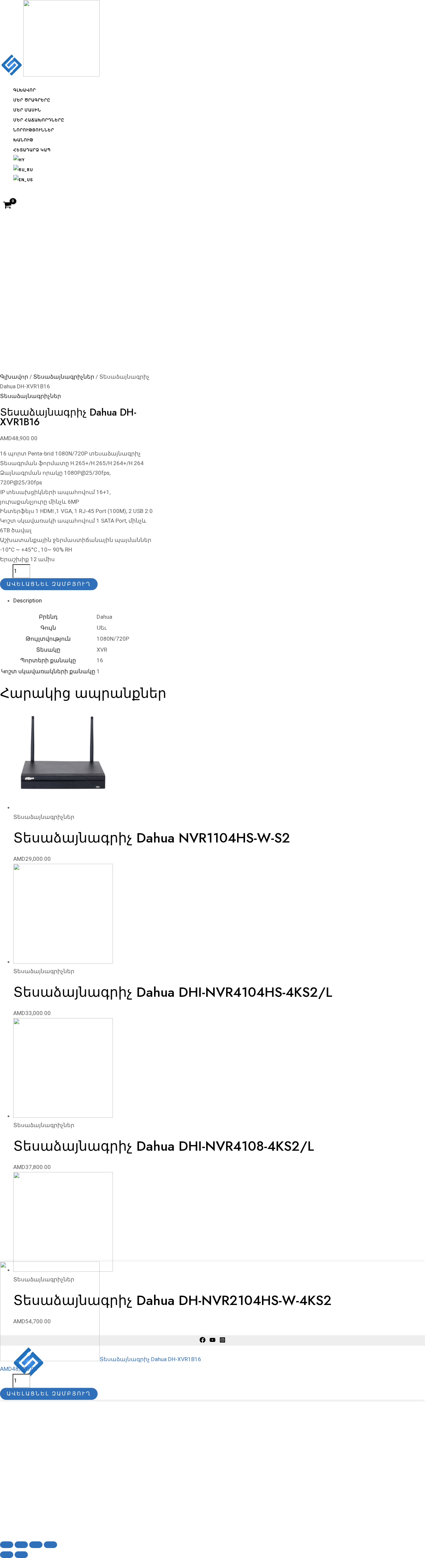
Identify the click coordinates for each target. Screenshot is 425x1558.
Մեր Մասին (27, 110)
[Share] (21, 1544)
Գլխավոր (24, 90)
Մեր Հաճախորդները (38, 120)
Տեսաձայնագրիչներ (63, 376)
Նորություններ (33, 130)
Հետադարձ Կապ (32, 150)
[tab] (172, 600)
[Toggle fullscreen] (35, 1544)
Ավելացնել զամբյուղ (49, 584)
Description (27, 600)
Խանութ (23, 140)
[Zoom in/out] (50, 1544)
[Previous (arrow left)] (6, 1554)
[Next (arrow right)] (21, 1554)
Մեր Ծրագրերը (31, 100)
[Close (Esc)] (6, 1544)
